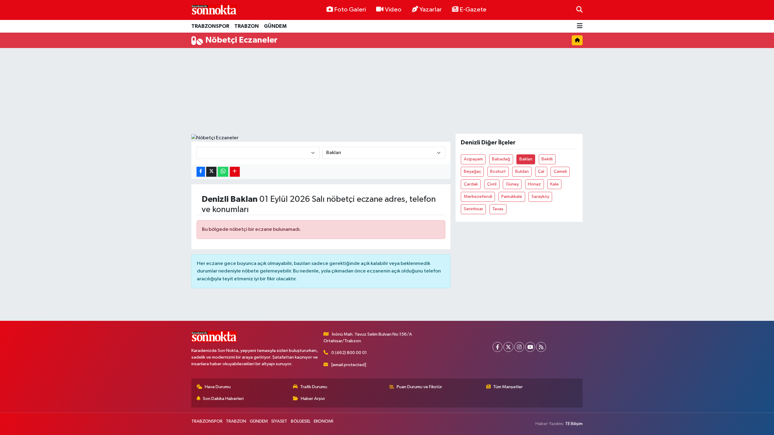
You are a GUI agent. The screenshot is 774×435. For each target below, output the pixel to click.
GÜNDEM (275, 26)
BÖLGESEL (301, 421)
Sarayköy (540, 196)
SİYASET (279, 421)
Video (393, 9)
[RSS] (541, 347)
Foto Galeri (350, 9)
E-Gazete (473, 9)
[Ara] (579, 9)
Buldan (522, 171)
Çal (541, 171)
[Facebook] (497, 347)
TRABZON (246, 26)
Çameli (560, 171)
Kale (554, 184)
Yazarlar (430, 9)
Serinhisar (473, 209)
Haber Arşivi (313, 398)
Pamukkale (511, 196)
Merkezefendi (478, 196)
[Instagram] (519, 347)
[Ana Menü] (580, 26)
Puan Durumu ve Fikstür (419, 387)
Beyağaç (472, 171)
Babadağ (501, 159)
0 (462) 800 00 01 (349, 352)
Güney (512, 184)
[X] (508, 347)
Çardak (471, 184)
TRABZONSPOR (210, 26)
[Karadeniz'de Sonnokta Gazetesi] (214, 10)
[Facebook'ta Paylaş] (201, 172)
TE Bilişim (574, 423)
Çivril (491, 184)
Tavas (497, 209)
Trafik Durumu (313, 387)
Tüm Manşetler (508, 387)
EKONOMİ (323, 421)
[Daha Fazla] (235, 172)
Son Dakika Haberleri (223, 398)
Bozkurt (498, 171)
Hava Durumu (218, 387)
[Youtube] (530, 347)
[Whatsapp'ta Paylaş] (223, 172)
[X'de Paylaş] (211, 172)
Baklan (525, 159)
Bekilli (547, 159)
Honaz (534, 184)
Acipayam (473, 159)
